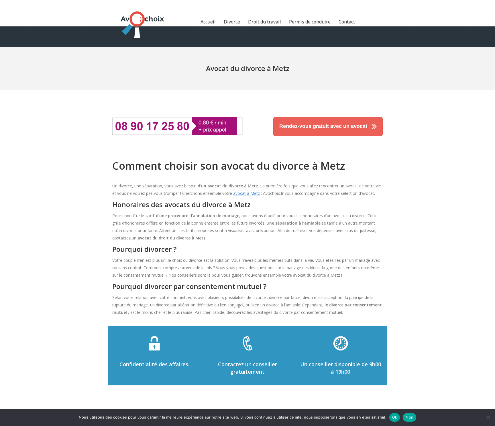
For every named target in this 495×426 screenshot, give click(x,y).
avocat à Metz (246, 193)
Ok (394, 417)
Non (409, 417)
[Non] (488, 417)
